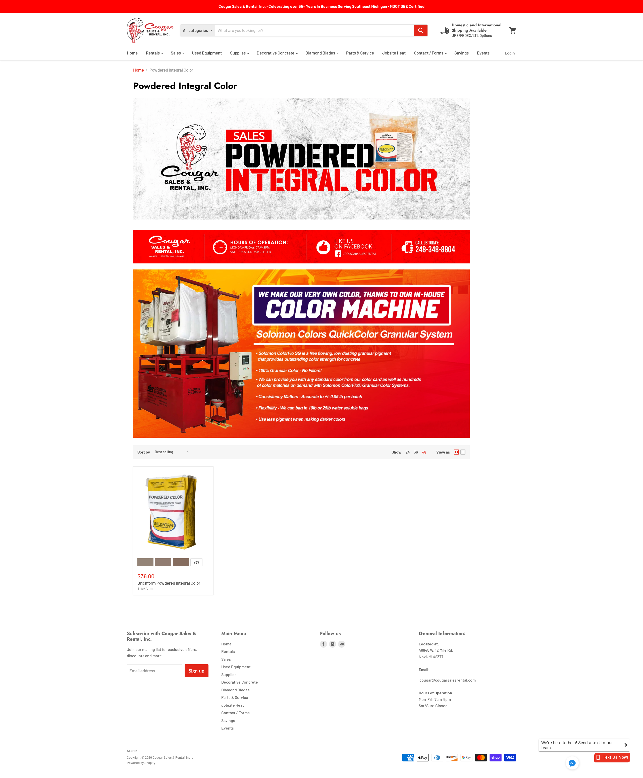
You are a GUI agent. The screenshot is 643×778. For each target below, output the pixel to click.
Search (132, 751)
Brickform (144, 588)
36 (416, 452)
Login (510, 52)
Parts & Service (360, 52)
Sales (176, 52)
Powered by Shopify (141, 763)
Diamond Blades (320, 52)
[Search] (420, 30)
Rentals (153, 52)
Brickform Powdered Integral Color (168, 582)
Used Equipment (207, 52)
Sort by (143, 452)
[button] (572, 763)
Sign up (196, 671)
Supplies (238, 52)
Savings (461, 52)
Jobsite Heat (394, 52)
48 (424, 452)
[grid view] (456, 452)
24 (408, 452)
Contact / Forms (429, 52)
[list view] (462, 452)
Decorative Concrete (276, 52)
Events (483, 52)
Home (132, 52)
